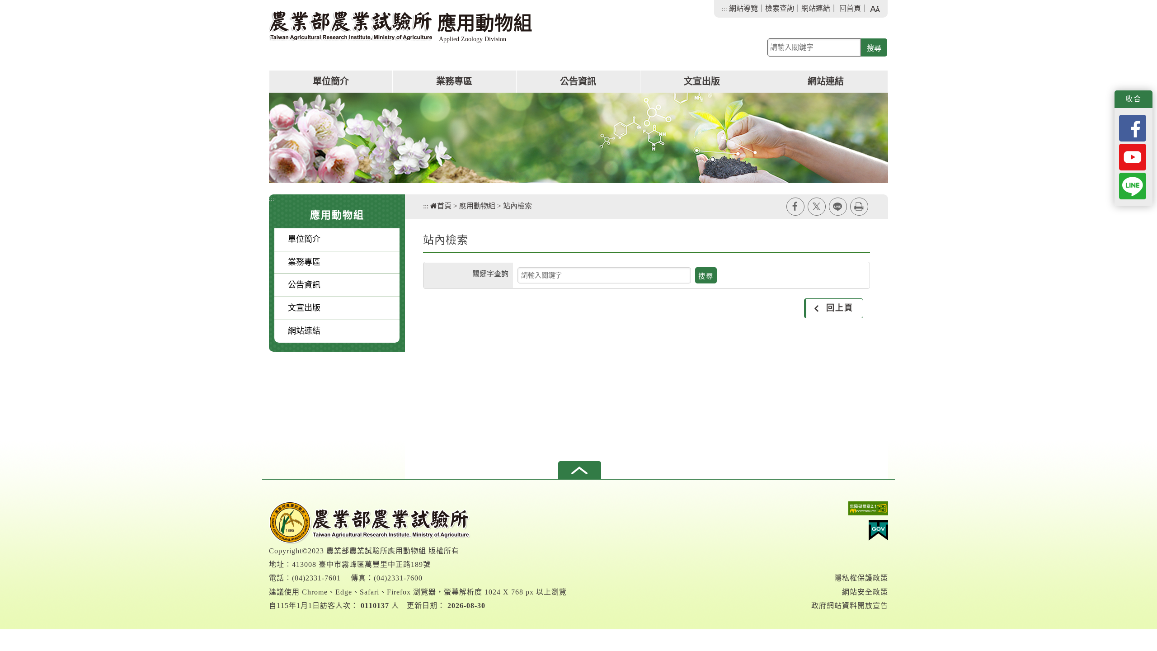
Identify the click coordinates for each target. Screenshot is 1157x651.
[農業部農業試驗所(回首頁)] (369, 522)
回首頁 (850, 8)
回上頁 (839, 307)
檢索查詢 (779, 8)
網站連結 (815, 8)
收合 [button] (1133, 99)
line (838, 207)
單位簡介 (331, 81)
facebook (795, 207)
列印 (859, 207)
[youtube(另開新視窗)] (1132, 156)
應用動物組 (477, 206)
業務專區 (454, 81)
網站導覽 (743, 8)
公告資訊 (578, 81)
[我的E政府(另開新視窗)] (849, 532)
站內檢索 (517, 206)
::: (724, 8)
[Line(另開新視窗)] (1132, 185)
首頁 (444, 206)
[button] (579, 470)
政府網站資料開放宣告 (849, 605)
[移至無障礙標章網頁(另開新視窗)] (849, 510)
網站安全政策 (865, 592)
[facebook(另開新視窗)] (1132, 127)
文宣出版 (702, 81)
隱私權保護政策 (861, 578)
